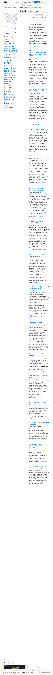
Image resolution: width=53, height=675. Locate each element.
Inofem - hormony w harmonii (38, 254)
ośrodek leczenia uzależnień (10, 94)
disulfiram (13, 99)
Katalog (14, 7)
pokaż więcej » (36, 46)
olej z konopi (11, 50)
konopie (7, 89)
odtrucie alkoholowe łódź (10, 68)
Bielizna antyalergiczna (36, 322)
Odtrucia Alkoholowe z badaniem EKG (36, 222)
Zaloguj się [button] (46, 2)
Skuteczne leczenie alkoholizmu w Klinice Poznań (39, 376)
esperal (6, 99)
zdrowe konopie (8, 61)
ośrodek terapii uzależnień (9, 53)
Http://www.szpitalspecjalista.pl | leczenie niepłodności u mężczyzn (39, 288)
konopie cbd (10, 79)
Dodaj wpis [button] (37, 2)
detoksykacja (9, 58)
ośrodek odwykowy (10, 72)
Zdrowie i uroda (28, 7)
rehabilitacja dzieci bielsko (9, 42)
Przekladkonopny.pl (35, 124)
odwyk (7, 39)
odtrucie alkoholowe (8, 86)
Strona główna (7, 7)
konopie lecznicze (8, 82)
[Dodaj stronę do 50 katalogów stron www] (26, 5)
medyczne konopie (10, 77)
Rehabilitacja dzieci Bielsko (37, 17)
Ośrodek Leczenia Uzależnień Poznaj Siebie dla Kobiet (38, 90)
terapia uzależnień (8, 106)
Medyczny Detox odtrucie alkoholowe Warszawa (37, 189)
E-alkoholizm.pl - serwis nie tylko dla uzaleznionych (37, 467)
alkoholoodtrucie (8, 56)
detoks (6, 45)
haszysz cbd (10, 103)
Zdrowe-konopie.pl (35, 156)
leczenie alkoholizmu (9, 101)
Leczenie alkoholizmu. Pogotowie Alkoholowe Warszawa (36, 446)
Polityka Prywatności (21, 672)
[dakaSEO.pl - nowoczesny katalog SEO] (5, 2)
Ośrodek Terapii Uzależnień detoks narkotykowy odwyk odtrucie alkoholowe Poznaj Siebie (37, 53)
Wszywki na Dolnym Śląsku (37, 402)
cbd (17, 58)
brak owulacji (9, 75)
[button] (33, 2)
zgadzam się (46, 670)
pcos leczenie (10, 48)
